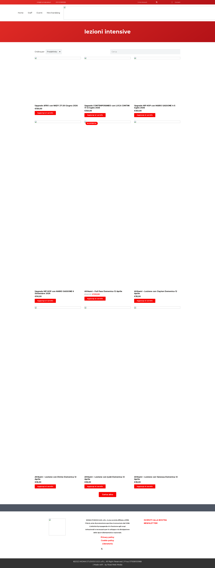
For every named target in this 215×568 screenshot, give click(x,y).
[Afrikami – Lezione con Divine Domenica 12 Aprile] (58, 397)
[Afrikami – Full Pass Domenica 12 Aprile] (107, 212)
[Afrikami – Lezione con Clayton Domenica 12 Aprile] (157, 212)
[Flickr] (164, 2)
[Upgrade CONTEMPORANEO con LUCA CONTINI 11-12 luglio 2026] (107, 87)
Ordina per (39, 52)
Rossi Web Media (114, 565)
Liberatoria (107, 544)
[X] (156, 2)
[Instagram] (167, 2)
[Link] (35, 2)
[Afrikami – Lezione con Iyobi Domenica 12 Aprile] (107, 397)
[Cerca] (177, 51)
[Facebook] (153, 2)
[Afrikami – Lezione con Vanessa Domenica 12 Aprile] (157, 397)
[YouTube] (160, 2)
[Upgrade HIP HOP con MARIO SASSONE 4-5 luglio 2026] (157, 87)
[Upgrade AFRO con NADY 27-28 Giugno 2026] (58, 87)
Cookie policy (107, 540)
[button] (143, 2)
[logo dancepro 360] (162, 535)
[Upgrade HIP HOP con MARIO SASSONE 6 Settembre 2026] (58, 212)
